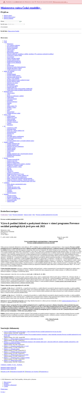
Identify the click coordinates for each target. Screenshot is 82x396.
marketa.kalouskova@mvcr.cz (69, 301)
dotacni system (27, 214)
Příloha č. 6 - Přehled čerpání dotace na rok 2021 (16, 354)
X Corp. (14, 364)
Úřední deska (4, 389)
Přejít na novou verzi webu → (60, 2)
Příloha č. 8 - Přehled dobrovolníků (13, 360)
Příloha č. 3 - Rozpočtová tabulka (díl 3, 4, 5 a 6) (16, 346)
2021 (33, 214)
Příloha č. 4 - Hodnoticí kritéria (12, 349)
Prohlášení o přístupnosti (10, 385)
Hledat (2, 21)
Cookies (6, 386)
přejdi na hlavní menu (9, 17)
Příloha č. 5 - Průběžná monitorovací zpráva (15, 352)
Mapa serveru (11, 31)
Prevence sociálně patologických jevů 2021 (47, 214)
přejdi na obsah (8, 15)
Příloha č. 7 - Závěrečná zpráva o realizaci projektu (17, 357)
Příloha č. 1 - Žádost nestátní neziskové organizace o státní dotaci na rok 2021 (23, 339)
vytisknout (3, 364)
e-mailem (9, 364)
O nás (10, 214)
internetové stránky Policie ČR (8, 367)
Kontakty (6, 383)
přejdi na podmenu (8, 18)
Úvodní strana (4, 214)
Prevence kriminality (18, 214)
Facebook (19, 364)
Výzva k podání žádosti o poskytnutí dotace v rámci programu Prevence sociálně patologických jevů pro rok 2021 (32, 331)
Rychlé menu (4, 24)
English (17, 31)
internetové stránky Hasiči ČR (8, 369)
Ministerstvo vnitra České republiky (20, 7)
